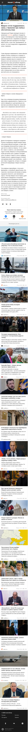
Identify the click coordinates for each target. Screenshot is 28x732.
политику (10, 35)
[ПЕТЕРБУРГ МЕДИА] (2, 439)
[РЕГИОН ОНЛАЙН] (2, 285)
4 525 (25, 285)
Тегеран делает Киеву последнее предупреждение (10, 305)
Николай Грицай (5, 195)
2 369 (25, 649)
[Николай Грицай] (2, 23)
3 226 (25, 345)
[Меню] (2, 2)
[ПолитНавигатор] (2, 255)
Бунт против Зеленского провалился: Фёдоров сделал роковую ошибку (12, 489)
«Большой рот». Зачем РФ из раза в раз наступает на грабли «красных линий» (12, 608)
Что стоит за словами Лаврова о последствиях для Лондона (10, 700)
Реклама (3, 715)
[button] (2, 204)
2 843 (25, 468)
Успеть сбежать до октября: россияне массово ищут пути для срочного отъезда (13, 275)
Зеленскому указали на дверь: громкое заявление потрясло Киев (12, 638)
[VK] (14, 723)
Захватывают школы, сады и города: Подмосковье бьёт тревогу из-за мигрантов (13, 579)
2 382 (25, 618)
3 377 (25, 314)
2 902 (25, 439)
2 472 (25, 527)
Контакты (17, 715)
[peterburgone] (2, 346)
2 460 (25, 559)
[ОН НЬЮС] (2, 680)
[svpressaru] (2, 314)
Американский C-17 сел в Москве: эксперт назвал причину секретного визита (13, 669)
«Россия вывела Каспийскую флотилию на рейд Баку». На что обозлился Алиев (13, 244)
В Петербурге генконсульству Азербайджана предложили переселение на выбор (14, 428)
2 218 (25, 708)
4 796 (25, 255)
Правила (17, 717)
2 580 (25, 498)
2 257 (25, 680)
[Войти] (25, 2)
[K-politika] (2, 408)
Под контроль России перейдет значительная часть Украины (10, 548)
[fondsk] (2, 377)
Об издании (4, 717)
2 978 (25, 408)
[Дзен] (22, 723)
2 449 (25, 588)
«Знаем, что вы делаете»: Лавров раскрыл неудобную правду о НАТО (13, 459)
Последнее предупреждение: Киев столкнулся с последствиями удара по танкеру (12, 335)
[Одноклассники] (5, 723)
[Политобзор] (14, 2)
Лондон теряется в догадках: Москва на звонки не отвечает (12, 518)
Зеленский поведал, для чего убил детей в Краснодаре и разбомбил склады (13, 397)
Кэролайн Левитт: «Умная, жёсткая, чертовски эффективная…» (11, 366)
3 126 (25, 377)
